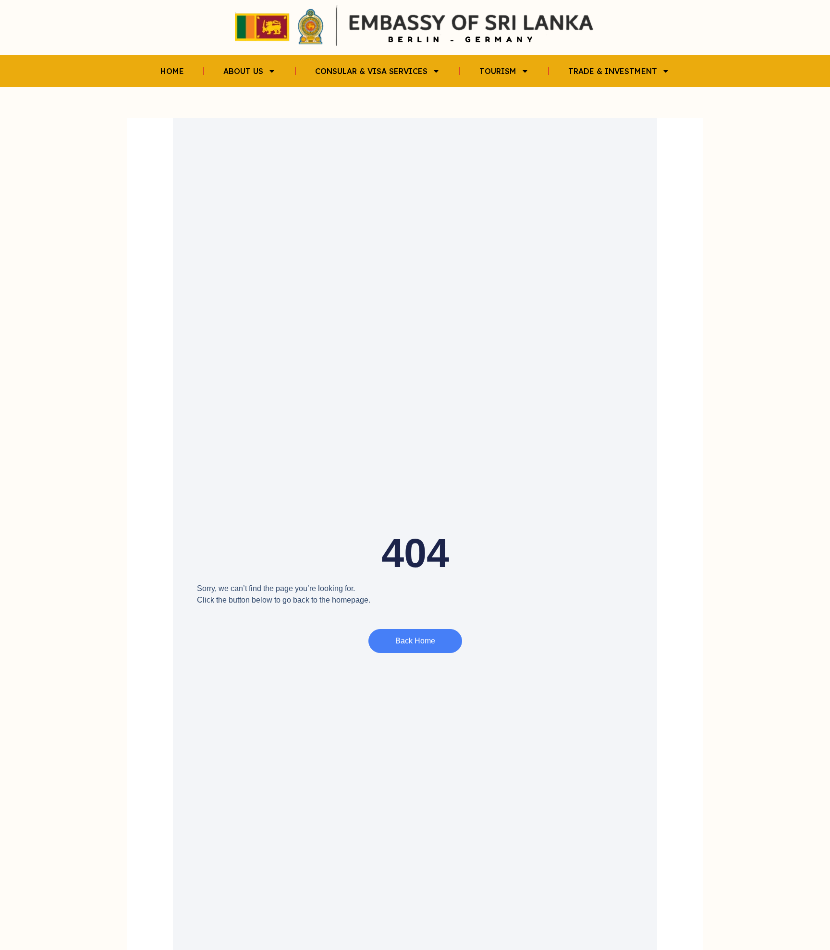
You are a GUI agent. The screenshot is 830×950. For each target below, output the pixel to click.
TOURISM (497, 71)
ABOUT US (243, 71)
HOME (172, 71)
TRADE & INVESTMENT (612, 71)
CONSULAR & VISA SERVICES (371, 71)
